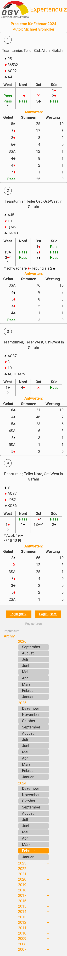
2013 (22, 917)
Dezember (30, 708)
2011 (22, 928)
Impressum (11, 631)
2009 (22, 938)
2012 (22, 922)
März (26, 684)
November (31, 714)
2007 (22, 949)
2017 (22, 895)
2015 (22, 906)
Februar (28, 690)
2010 (22, 933)
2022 (22, 868)
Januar (28, 696)
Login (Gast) (48, 614)
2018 (22, 890)
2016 (22, 901)
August (28, 653)
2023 (22, 863)
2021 (22, 874)
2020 (22, 879)
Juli (25, 659)
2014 (22, 911)
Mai (25, 672)
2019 (22, 885)
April (25, 678)
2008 (22, 944)
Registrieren (33, 623)
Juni (25, 665)
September (31, 647)
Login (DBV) (18, 614)
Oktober (28, 721)
